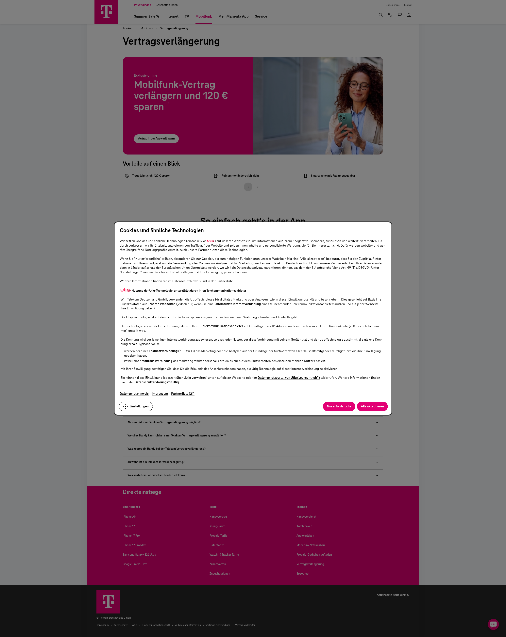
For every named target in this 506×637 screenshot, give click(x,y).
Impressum (160, 394)
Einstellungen (139, 406)
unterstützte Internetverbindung (237, 304)
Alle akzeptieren (372, 406)
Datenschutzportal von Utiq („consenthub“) (289, 378)
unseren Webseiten (162, 304)
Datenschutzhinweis (134, 394)
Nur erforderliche (339, 406)
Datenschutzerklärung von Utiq (157, 382)
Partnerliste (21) (182, 394)
